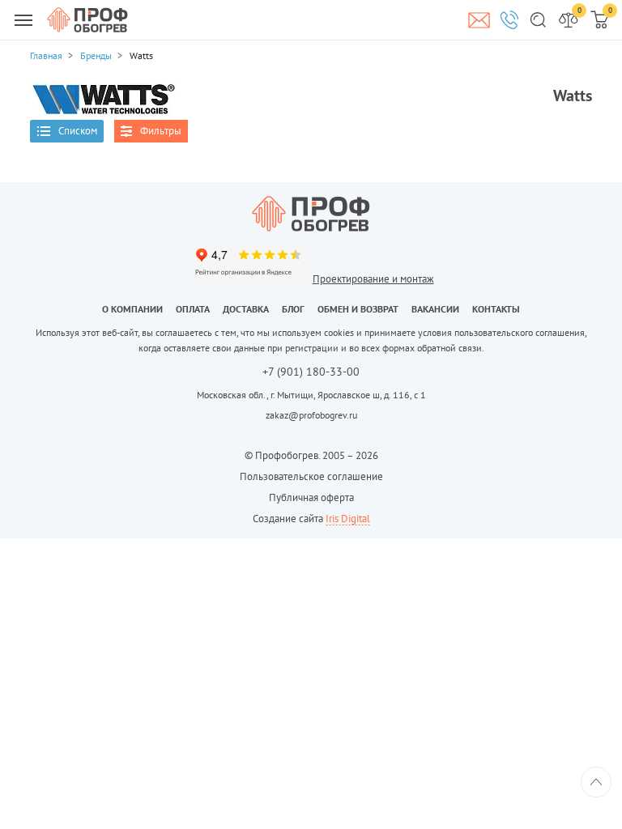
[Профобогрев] (87, 19)
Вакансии (435, 309)
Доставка (246, 309)
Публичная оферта (311, 497)
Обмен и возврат (357, 309)
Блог (293, 309)
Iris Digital (348, 518)
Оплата (193, 309)
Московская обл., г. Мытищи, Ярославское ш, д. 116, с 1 (311, 395)
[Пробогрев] (311, 214)
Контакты (496, 309)
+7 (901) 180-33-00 (311, 372)
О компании (132, 309)
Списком (77, 131)
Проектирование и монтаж (373, 279)
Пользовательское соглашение (311, 476)
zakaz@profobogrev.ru (311, 415)
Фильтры (160, 131)
